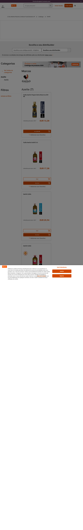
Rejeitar (62, 276)
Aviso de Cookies (41, 276)
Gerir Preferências (62, 267)
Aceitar (62, 271)
